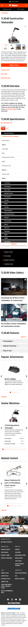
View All (4, 397)
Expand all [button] (23, 337)
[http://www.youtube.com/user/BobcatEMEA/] (16, 600)
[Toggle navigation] (2, 5)
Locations (18, 552)
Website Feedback (20, 578)
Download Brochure (6, 78)
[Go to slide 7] (17, 449)
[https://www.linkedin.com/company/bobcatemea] (20, 600)
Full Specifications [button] (7, 122)
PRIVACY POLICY (5, 573)
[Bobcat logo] (13, 5)
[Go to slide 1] (10, 392)
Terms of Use (4, 581)
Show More (14, 244)
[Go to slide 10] (25, 449)
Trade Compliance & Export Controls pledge (6, 586)
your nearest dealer (11, 109)
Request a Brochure (9, 260)
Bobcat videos (19, 558)
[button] (14, 133)
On (7, 128)
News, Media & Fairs (20, 555)
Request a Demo (5, 555)
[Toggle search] (25, 5)
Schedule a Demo (5, 70)
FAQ (16, 576)
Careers (17, 549)
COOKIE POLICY (4, 576)
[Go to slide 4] (17, 392)
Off (3, 128)
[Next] (26, 47)
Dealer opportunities (21, 573)
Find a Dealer (4, 74)
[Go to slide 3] (15, 392)
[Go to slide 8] (20, 449)
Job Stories (18, 561)
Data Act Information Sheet (7, 591)
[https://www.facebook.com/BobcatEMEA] (8, 600)
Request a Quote (14, 65)
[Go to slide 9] (22, 449)
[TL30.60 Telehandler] (5, 47)
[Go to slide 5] (12, 449)
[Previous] (2, 47)
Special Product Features (19, 564)
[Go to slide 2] (12, 392)
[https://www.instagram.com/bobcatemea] (12, 600)
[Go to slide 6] (15, 449)
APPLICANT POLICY (5, 578)
